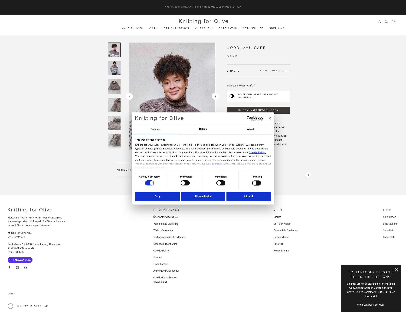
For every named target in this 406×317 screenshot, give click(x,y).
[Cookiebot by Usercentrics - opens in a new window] (249, 118)
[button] (215, 96)
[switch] (185, 183)
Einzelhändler (160, 264)
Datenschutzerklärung (165, 243)
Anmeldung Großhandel (166, 270)
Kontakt (157, 257)
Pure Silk (279, 243)
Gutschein (204, 28)
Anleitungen (132, 28)
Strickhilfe (253, 28)
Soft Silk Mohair (282, 223)
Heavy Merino (281, 250)
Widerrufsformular (163, 230)
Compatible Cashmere (286, 230)
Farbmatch (228, 28)
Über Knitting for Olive (165, 216)
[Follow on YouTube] (25, 267)
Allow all (248, 196)
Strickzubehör (177, 28)
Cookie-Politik (161, 250)
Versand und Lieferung (165, 223)
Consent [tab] (155, 129)
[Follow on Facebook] (9, 267)
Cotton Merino (281, 237)
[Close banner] (270, 118)
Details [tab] (203, 129)
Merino (277, 216)
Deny (157, 196)
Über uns (277, 28)
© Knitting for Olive (32, 306)
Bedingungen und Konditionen (169, 237)
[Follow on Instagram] (17, 267)
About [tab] (250, 129)
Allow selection (203, 196)
